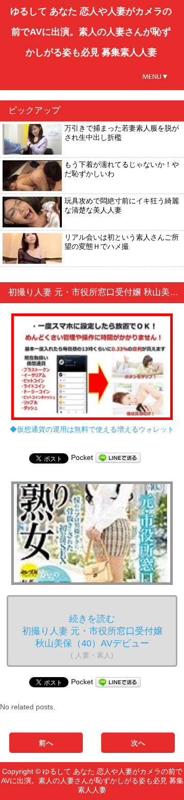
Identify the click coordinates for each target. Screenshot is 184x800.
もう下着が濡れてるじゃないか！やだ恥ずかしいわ (121, 169)
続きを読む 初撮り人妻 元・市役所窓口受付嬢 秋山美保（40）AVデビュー (92, 636)
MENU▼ (155, 76)
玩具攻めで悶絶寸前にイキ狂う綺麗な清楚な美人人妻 (121, 205)
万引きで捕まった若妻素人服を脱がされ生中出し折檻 (121, 132)
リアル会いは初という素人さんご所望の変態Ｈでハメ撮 (121, 241)
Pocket (82, 457)
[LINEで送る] (118, 457)
